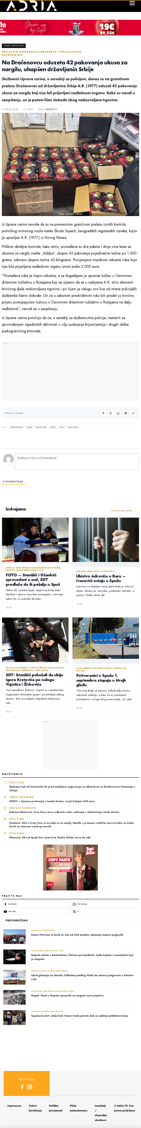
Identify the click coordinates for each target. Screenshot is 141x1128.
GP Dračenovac (17, 427)
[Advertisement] (70, 371)
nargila (29, 427)
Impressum (14, 1105)
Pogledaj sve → (123, 510)
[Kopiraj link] (133, 413)
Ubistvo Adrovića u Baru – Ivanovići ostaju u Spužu (101, 578)
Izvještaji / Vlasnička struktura (101, 1113)
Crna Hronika (14, 45)
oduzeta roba (41, 427)
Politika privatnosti (55, 1108)
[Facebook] (103, 413)
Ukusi (62, 427)
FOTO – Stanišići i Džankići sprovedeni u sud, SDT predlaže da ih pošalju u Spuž (33, 579)
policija (53, 427)
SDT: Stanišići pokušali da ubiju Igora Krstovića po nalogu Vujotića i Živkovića (34, 679)
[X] (110, 413)
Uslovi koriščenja (35, 1108)
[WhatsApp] (118, 413)
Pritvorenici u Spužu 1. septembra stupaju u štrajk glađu (101, 680)
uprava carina (73, 427)
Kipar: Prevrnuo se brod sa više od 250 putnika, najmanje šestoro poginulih (77, 934)
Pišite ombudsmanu (78, 1108)
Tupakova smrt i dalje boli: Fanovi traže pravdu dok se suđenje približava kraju (79, 1015)
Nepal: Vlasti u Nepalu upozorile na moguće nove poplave (67, 995)
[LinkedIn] (125, 413)
